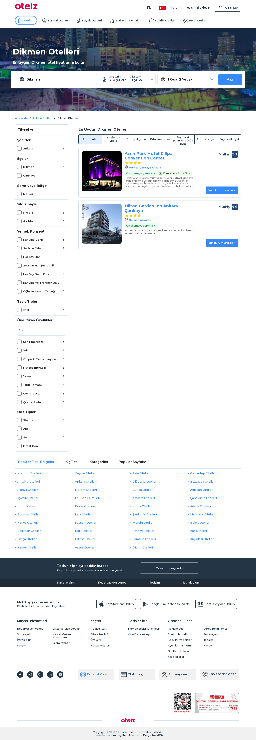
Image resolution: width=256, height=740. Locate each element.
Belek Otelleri (200, 522)
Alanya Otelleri (28, 490)
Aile (26, 428)
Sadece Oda (32, 248)
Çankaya (29, 175)
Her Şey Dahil (32, 256)
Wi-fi (26, 350)
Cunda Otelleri (143, 490)
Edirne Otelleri (85, 539)
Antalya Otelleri (28, 481)
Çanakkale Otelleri (203, 498)
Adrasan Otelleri (201, 490)
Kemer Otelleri (28, 547)
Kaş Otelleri (198, 531)
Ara (230, 79)
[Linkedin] (50, 674)
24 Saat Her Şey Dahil (38, 265)
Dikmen (28, 166)
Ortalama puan (160, 139)
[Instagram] (30, 674)
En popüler (90, 139)
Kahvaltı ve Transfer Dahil (41, 282)
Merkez (28, 194)
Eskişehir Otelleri (87, 498)
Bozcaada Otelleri (203, 481)
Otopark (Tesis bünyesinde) (41, 359)
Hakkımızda (176, 628)
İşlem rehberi (61, 642)
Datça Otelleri (27, 539)
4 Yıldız (28, 221)
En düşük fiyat (206, 139)
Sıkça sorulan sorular (66, 628)
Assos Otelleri (85, 547)
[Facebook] (20, 674)
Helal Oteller (198, 20)
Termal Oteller (58, 20)
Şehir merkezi (33, 341)
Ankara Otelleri (86, 481)
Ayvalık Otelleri (28, 498)
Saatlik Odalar (165, 20)
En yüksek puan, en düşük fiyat (183, 140)
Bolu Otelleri (84, 531)
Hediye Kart (98, 628)
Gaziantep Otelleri (203, 473)
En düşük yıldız (136, 139)
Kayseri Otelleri (86, 522)
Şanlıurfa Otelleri (145, 514)
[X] (40, 674)
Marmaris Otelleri (202, 514)
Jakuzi (27, 376)
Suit (26, 437)
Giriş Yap (231, 7)
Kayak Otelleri (92, 20)
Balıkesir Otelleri (29, 531)
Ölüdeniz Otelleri (145, 481)
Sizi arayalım (66, 582)
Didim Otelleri (143, 547)
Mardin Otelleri (86, 490)
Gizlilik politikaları (179, 651)
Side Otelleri (141, 473)
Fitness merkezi (34, 367)
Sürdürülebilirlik (178, 634)
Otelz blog (135, 674)
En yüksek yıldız (113, 139)
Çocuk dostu (32, 402)
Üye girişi (96, 639)
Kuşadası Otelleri (202, 539)
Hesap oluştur (99, 645)
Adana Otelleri (200, 506)
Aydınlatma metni (179, 645)
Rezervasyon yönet (112, 582)
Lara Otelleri (84, 514)
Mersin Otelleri (143, 522)
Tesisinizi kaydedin (170, 568)
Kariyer (208, 645)
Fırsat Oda (30, 446)
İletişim (154, 582)
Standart (29, 420)
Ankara (28, 148)
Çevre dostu (32, 393)
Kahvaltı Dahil (33, 239)
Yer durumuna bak (221, 190)
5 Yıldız (28, 212)
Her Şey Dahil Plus (36, 274)
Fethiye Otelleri (144, 531)
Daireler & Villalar (128, 20)
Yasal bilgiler (176, 656)
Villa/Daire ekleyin (140, 634)
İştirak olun (191, 582)
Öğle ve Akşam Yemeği (39, 291)
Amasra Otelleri (144, 498)
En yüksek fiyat (229, 139)
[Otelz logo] (26, 8)
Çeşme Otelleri (85, 473)
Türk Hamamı (33, 384)
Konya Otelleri (27, 522)
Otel (26, 310)
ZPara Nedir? (99, 634)
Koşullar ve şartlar (180, 639)
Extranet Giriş (97, 674)
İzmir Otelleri (26, 506)
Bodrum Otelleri (29, 514)
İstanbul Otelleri (29, 473)
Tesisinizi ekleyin (197, 7)
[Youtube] (60, 674)
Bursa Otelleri (85, 506)
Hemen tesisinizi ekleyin (144, 628)
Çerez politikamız (215, 628)
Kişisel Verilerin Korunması (62, 636)
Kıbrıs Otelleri (143, 506)
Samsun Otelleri (144, 539)
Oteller (29, 20)
